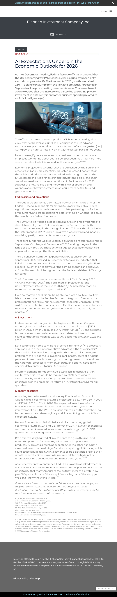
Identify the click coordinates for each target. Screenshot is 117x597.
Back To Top (104, 588)
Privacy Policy (20, 578)
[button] (107, 11)
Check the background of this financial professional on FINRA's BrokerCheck (57, 2)
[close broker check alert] (113, 3)
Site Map (35, 578)
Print (21, 49)
